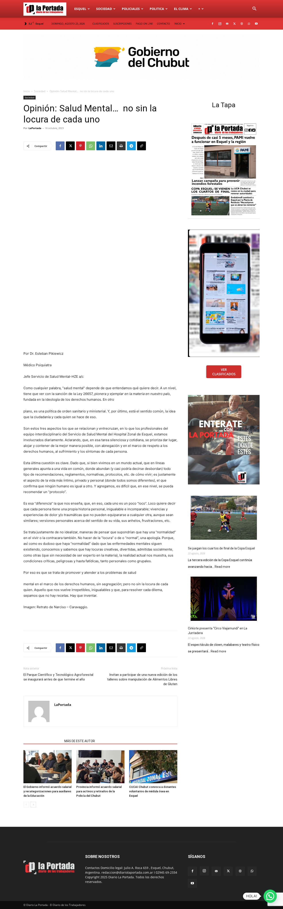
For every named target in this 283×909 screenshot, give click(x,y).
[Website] (241, 24)
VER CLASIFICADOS (223, 371)
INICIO (178, 23)
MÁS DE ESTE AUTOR (79, 741)
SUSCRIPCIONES (122, 23)
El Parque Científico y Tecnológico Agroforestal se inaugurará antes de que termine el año (58, 677)
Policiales (131, 9)
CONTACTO (163, 23)
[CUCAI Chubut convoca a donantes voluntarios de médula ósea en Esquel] (153, 766)
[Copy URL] (141, 145)
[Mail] (227, 24)
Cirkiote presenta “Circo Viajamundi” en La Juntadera (217, 631)
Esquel (80, 9)
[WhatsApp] (249, 24)
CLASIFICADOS (100, 23)
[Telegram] (131, 145)
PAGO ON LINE (144, 23)
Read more (222, 567)
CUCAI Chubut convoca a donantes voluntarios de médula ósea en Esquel (152, 791)
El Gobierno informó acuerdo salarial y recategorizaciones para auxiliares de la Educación (47, 791)
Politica (157, 9)
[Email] (111, 145)
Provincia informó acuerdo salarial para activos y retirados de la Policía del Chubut (99, 791)
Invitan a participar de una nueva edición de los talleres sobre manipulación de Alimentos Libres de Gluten (142, 679)
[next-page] (33, 804)
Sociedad (104, 9)
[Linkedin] (100, 145)
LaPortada (35, 128)
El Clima (181, 9)
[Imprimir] (121, 145)
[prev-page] (26, 804)
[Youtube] (256, 24)
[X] (234, 24)
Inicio (26, 91)
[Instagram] (219, 24)
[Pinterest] (80, 145)
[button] (254, 9)
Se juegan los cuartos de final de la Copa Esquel (221, 548)
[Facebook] (212, 24)
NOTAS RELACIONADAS (42, 741)
